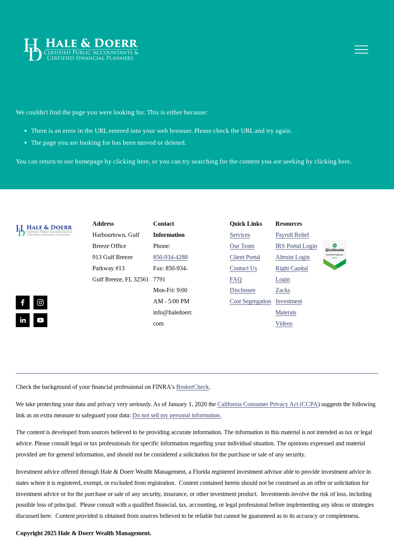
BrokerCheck (192, 387)
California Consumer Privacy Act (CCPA (267, 404)
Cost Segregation (250, 301)
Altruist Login (292, 257)
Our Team (242, 246)
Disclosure (242, 290)
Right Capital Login (291, 274)
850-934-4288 (170, 257)
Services (240, 234)
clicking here (131, 161)
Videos (283, 323)
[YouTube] (40, 320)
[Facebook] (23, 302)
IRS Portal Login (296, 246)
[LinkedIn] (23, 320)
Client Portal (245, 257)
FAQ (236, 279)
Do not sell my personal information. (176, 415)
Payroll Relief (292, 234)
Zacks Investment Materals (288, 301)
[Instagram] (40, 302)
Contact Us (243, 268)
